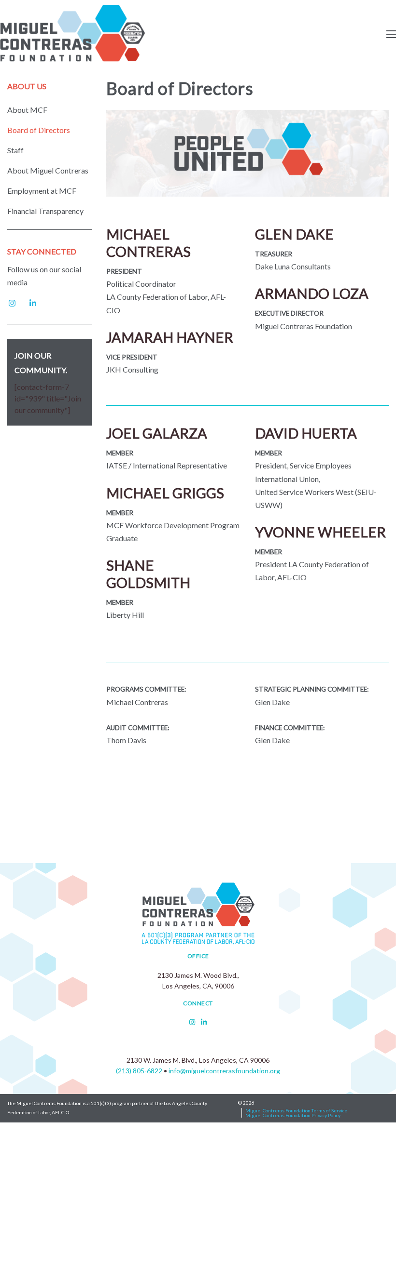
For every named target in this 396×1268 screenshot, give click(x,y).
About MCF (27, 110)
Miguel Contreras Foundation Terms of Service (296, 1110)
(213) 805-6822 (139, 1071)
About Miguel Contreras (47, 170)
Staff (15, 150)
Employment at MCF (41, 191)
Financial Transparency (45, 211)
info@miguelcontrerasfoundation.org (224, 1071)
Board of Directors (38, 130)
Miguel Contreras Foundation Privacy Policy (292, 1115)
